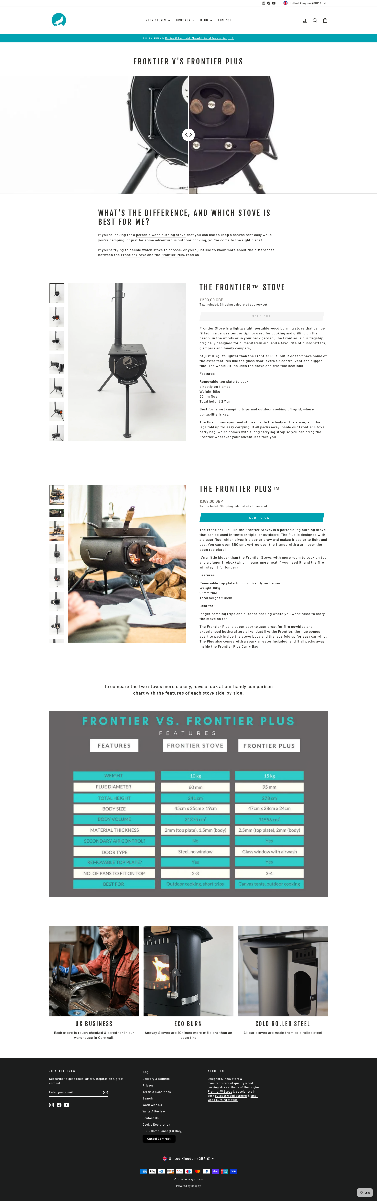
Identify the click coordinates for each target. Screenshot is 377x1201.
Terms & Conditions (157, 1092)
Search (148, 1098)
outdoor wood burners (231, 1095)
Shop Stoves (156, 20)
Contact (224, 20)
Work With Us (152, 1105)
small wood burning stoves (233, 1097)
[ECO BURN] (189, 971)
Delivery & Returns (156, 1078)
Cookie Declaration (156, 1124)
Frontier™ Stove (220, 1091)
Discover (184, 20)
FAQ (145, 1072)
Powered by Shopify (188, 1185)
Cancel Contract (159, 1138)
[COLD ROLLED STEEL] (283, 971)
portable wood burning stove (161, 235)
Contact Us (151, 1118)
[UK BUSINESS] (94, 971)
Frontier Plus (172, 255)
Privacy (148, 1085)
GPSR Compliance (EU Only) (162, 1131)
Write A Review (154, 1111)
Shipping (226, 304)
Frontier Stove (133, 255)
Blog (204, 20)
